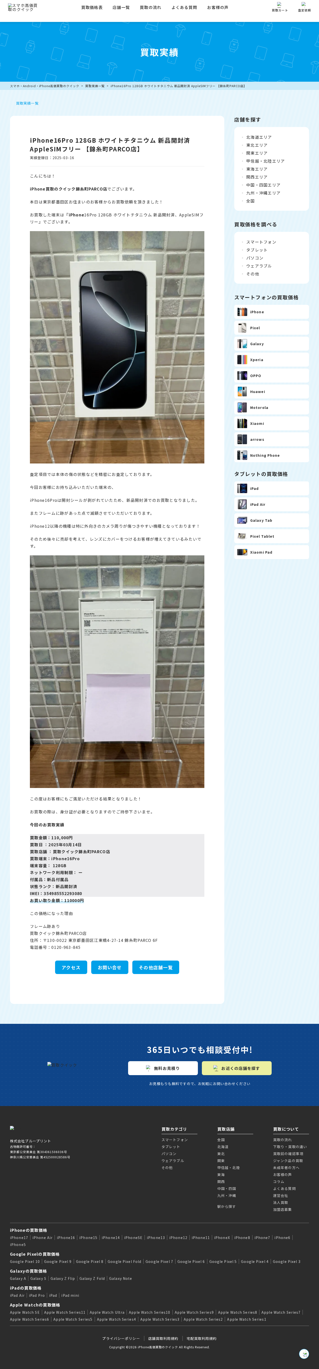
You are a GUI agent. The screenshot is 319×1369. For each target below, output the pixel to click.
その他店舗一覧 (156, 967)
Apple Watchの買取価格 (35, 1305)
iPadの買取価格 (26, 1288)
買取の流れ (150, 7)
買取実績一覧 (95, 86)
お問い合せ (110, 967)
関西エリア (257, 177)
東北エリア (257, 145)
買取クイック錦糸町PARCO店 (81, 851)
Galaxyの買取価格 (28, 1271)
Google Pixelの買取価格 (35, 1254)
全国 (250, 201)
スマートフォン (261, 242)
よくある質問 (184, 7)
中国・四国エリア (263, 185)
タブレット (257, 250)
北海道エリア (259, 137)
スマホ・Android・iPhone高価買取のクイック (44, 86)
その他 (252, 274)
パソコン (254, 258)
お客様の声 (218, 7)
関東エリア (257, 153)
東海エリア (257, 169)
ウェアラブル (259, 266)
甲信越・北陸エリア (265, 161)
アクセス (71, 967)
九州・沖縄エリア (263, 193)
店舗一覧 (121, 7)
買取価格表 (92, 7)
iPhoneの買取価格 (28, 1230)
